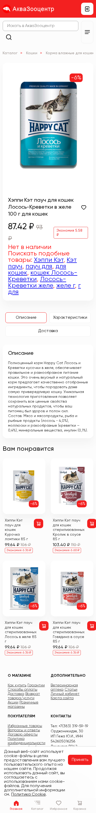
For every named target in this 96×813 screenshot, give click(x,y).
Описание (26, 318)
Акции (13, 702)
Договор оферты (23, 734)
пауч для (39, 266)
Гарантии (36, 685)
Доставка (48, 331)
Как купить (17, 685)
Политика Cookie (28, 794)
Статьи (71, 689)
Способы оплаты (22, 689)
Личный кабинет (65, 694)
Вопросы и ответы (24, 730)
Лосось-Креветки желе (37, 282)
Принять (80, 760)
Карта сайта (62, 698)
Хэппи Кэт (48, 260)
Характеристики (70, 318)
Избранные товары (25, 726)
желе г (65, 285)
